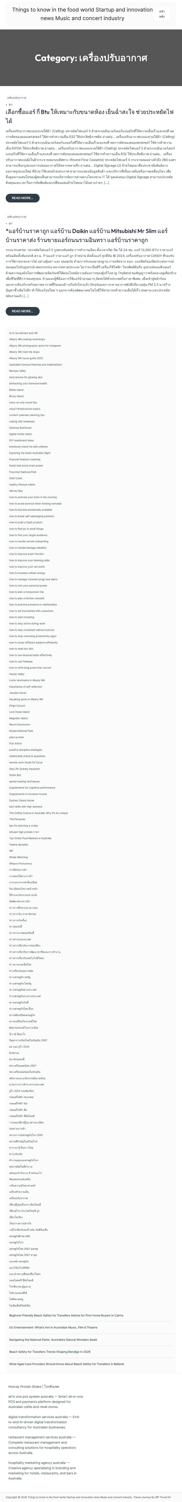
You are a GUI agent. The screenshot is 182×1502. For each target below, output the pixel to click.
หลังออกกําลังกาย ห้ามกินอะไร (25, 1172)
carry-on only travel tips (23, 402)
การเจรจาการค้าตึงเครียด (23, 882)
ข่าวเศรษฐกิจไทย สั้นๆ (21, 1008)
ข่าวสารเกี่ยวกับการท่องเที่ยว (24, 945)
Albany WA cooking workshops (27, 339)
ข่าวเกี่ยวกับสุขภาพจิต (21, 970)
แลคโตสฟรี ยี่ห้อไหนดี (21, 1280)
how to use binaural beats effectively (30, 655)
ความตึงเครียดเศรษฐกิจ (22, 1015)
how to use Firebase (21, 661)
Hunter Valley (17, 674)
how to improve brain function (26, 553)
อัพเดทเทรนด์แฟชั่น (20, 1179)
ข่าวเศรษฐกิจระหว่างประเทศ (25, 996)
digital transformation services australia (38, 1417)
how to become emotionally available (30, 509)
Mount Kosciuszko (19, 724)
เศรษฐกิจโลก (16, 1242)
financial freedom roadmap (25, 459)
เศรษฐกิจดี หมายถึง (19, 1236)
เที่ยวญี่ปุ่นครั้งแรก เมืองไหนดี (25, 1204)
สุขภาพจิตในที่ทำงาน (20, 1166)
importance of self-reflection (25, 686)
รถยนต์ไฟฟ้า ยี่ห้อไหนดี (21, 1115)
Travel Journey (142, 1497)
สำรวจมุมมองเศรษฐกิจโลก (23, 1160)
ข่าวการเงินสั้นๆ (18, 920)
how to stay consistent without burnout (31, 629)
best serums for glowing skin (25, 377)
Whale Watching (18, 857)
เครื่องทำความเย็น (19, 1191)
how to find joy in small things (26, 528)
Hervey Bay (16, 490)
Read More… (22, 198)
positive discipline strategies (25, 749)
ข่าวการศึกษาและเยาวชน (23, 907)
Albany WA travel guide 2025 (26, 358)
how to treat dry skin (21, 648)
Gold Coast (15, 478)
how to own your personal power (28, 585)
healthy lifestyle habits (22, 484)
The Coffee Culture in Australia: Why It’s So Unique (38, 812)
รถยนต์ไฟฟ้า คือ (18, 1109)
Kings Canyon (17, 705)
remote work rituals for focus (25, 762)
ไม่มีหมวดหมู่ (16, 1299)
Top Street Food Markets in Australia (30, 838)
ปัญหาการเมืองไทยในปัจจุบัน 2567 (28, 1040)
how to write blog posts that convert (30, 667)
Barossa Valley (17, 370)
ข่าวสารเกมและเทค (20, 939)
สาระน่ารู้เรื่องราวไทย (21, 1147)
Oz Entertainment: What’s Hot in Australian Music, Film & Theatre (53, 1327)
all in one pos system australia (30, 1396)
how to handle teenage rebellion (27, 547)
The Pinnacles (17, 819)
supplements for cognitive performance (32, 787)
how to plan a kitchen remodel (26, 598)
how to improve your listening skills (29, 560)
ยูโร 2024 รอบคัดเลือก (21, 1090)
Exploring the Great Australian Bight (29, 452)
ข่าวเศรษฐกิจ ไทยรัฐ (20, 983)
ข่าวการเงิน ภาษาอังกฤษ (22, 913)
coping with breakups (21, 421)
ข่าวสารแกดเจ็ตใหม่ (20, 964)
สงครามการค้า (17, 1128)
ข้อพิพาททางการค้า (19, 901)
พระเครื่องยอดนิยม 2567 (22, 1065)
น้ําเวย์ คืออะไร (17, 1034)
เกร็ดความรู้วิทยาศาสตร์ (22, 1185)
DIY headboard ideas (21, 440)
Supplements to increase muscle (28, 793)
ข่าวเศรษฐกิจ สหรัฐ (19, 977)
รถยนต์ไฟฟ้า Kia (18, 1103)
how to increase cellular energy (27, 572)
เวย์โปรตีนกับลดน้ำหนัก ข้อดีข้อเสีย (28, 1229)
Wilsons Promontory (20, 863)
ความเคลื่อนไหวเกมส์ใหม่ (23, 1021)
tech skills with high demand (25, 806)
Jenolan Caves (17, 692)
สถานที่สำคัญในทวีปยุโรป (23, 1141)
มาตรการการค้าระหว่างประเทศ (26, 1084)
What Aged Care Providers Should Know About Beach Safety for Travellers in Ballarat (66, 1364)
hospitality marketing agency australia (37, 1463)
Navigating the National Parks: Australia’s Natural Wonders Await (53, 1339)
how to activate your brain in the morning (33, 497)
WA (11, 850)
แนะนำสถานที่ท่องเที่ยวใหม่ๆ (25, 1273)
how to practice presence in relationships (33, 604)
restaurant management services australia (39, 1437)
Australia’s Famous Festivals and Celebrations (35, 364)
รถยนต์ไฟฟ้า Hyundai (21, 1097)
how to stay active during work (27, 623)
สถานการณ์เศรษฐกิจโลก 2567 (26, 1134)
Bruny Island (16, 396)
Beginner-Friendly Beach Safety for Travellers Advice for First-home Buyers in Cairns (66, 1315)
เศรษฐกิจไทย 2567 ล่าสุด (23, 1254)
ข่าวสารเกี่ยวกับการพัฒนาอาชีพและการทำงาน (34, 951)
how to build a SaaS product (25, 522)
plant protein (16, 737)
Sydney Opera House (21, 800)
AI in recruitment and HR (23, 332)
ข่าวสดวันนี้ (15, 926)
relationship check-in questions (27, 755)
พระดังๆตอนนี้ (17, 1059)
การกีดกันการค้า (18, 869)
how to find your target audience (28, 535)
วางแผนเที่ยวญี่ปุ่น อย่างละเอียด (26, 1122)
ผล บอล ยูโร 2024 (19, 1046)
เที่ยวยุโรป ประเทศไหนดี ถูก (24, 1210)
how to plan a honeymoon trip (26, 591)
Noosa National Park (21, 730)
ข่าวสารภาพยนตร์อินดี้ (21, 932)
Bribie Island (16, 389)
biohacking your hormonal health (28, 383)
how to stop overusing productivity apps (32, 636)
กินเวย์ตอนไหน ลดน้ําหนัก (23, 888)
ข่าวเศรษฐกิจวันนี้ (19, 1002)
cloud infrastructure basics (24, 408)
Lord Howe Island (19, 711)
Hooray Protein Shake (24, 1386)
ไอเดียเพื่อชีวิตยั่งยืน (19, 1305)
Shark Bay (15, 774)
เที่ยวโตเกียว (16, 1217)
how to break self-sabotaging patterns (31, 516)
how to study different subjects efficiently (33, 642)
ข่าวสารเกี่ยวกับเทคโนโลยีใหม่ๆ (26, 958)
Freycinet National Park (22, 471)
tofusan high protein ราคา (24, 831)
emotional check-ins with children (28, 446)
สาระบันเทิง (15, 1153)
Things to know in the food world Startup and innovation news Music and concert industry (80, 1497)
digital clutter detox (20, 433)
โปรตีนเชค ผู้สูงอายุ (20, 1286)
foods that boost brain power (26, 465)
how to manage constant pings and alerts (33, 579)
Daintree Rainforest (20, 427)
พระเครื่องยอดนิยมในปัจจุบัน (24, 1071)
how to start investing (21, 617)
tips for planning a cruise (23, 825)
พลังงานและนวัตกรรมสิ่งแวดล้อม (27, 1078)
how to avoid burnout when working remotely (35, 503)
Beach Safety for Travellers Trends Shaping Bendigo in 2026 (49, 1351)
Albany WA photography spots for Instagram (35, 345)
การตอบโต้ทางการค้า (21, 876)
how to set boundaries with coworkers (31, 610)
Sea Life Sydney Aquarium (24, 768)
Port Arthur (15, 743)
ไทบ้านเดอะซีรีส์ (18, 1292)
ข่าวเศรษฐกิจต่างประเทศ (22, 989)
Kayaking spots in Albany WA (26, 699)
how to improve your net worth (27, 566)
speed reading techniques (24, 781)
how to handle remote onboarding (29, 541)
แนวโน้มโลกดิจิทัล (19, 1267)
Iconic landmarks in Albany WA (27, 680)
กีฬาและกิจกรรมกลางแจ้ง (23, 894)
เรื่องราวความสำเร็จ (20, 1223)
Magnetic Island (18, 718)
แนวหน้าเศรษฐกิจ (19, 1261)
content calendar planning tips (27, 414)
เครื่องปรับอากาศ (16, 98)
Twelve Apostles (18, 844)
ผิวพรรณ (14, 1052)
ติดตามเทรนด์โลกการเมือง (23, 1027)
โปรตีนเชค (51, 1386)
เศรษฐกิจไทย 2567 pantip (23, 1248)
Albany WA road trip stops (24, 351)
